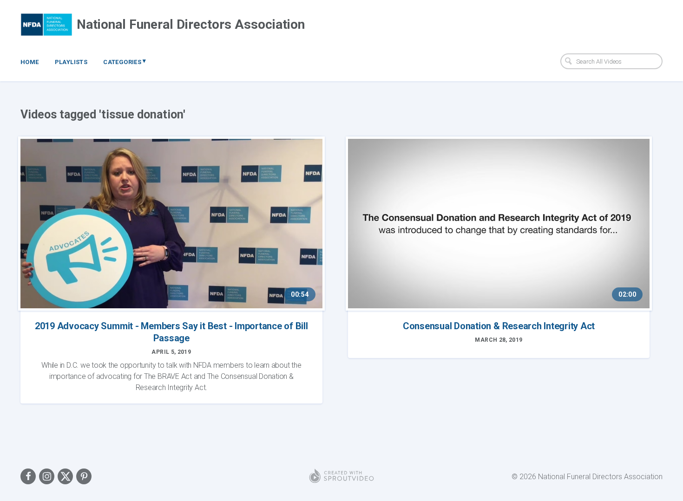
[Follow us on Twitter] (65, 476)
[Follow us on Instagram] (46, 476)
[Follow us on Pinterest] (84, 476)
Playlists (71, 62)
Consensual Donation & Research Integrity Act (499, 326)
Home (29, 62)
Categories (124, 61)
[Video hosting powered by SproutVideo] (341, 476)
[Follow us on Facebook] (28, 476)
